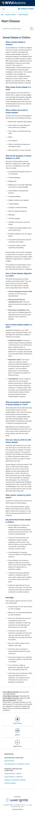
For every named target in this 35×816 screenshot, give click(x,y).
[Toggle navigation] (3, 9)
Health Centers (10, 14)
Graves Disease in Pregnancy (13, 777)
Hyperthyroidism (9, 761)
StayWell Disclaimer (17, 809)
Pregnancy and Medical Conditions (15, 780)
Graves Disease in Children (12, 773)
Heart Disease (23, 14)
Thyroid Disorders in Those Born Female (16, 764)
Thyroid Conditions (10, 783)
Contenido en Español (27, 9)
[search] (15, 28)
